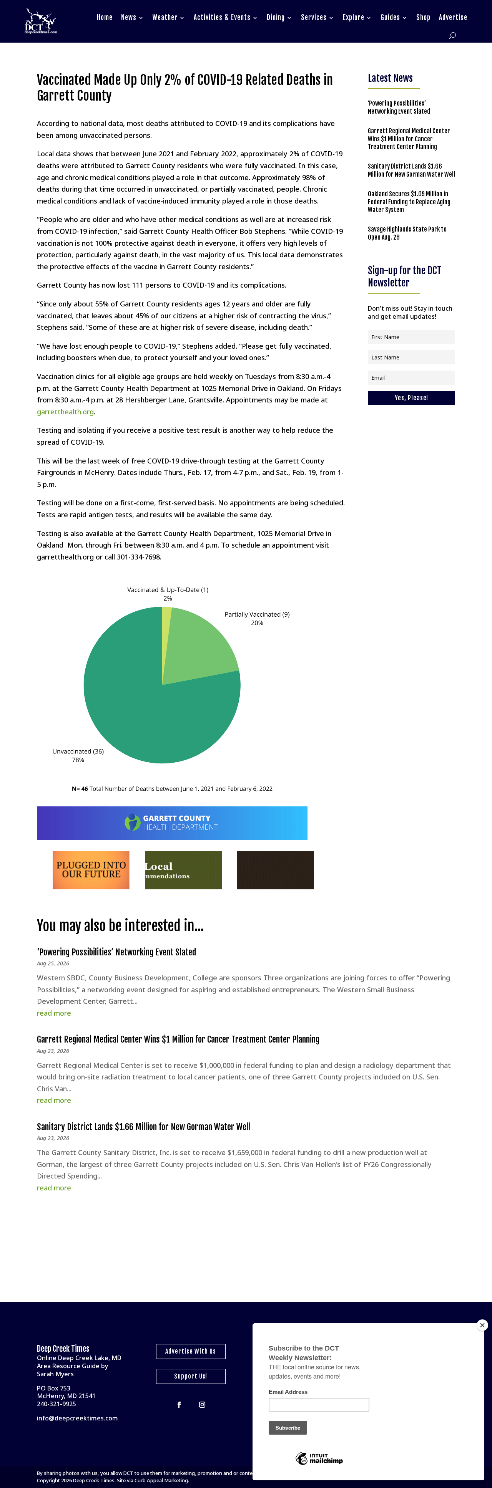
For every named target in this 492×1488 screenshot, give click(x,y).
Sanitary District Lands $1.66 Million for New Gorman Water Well (411, 170)
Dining (276, 17)
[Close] (482, 1325)
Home (105, 17)
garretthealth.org (65, 411)
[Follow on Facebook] (179, 1405)
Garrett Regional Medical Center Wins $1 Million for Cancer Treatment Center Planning (409, 139)
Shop (423, 17)
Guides (390, 17)
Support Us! (190, 1376)
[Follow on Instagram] (202, 1405)
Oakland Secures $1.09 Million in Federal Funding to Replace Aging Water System (409, 202)
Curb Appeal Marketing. (162, 1480)
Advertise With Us (190, 1351)
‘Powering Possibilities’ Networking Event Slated (399, 107)
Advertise (453, 17)
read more (54, 1013)
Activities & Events (222, 17)
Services (314, 17)
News (128, 17)
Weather (165, 17)
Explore (353, 17)
